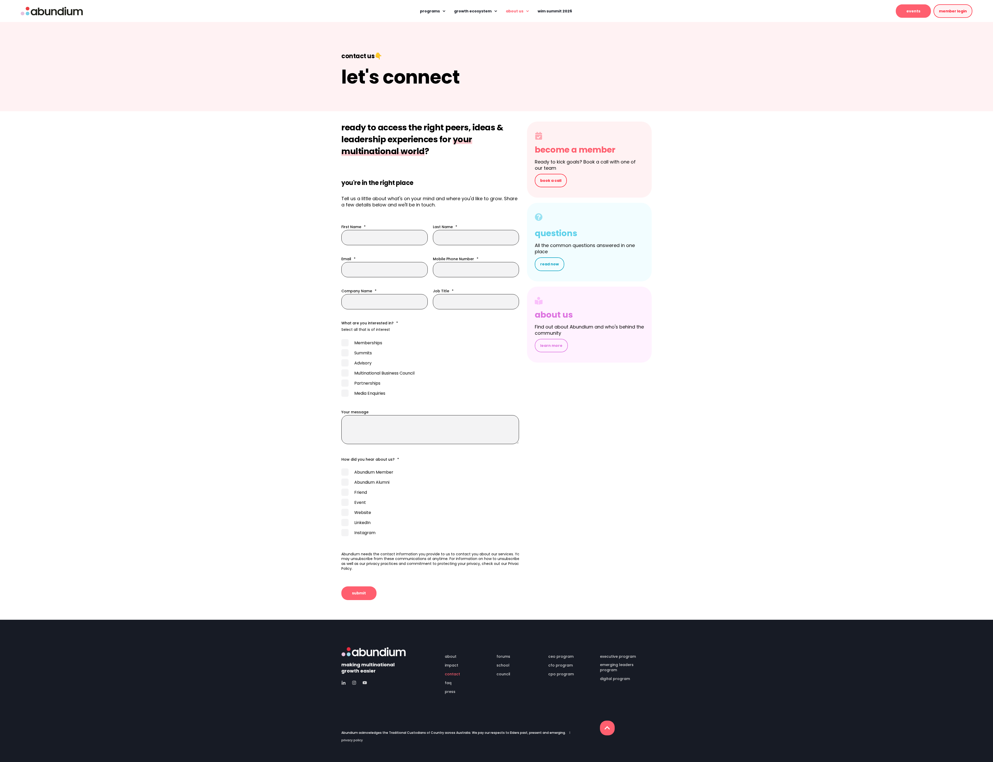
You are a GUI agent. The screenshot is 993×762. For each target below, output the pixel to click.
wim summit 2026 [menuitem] (555, 11)
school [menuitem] (502, 665)
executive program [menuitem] (618, 656)
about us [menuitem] (514, 11)
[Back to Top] (607, 728)
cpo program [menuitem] (561, 674)
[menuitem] (467, 649)
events (913, 10)
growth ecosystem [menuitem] (473, 11)
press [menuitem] (450, 691)
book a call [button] (550, 180)
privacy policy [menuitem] (352, 740)
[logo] (373, 651)
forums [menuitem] (503, 656)
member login (953, 10)
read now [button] (549, 264)
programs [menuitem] (430, 11)
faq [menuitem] (448, 682)
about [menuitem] (450, 656)
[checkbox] (430, 368)
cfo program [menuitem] (560, 665)
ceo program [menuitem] (561, 656)
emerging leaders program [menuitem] (617, 667)
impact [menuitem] (451, 665)
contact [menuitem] (452, 674)
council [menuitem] (503, 674)
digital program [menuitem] (615, 678)
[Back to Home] (52, 11)
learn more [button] (551, 345)
